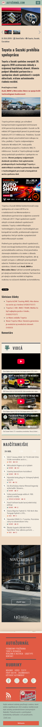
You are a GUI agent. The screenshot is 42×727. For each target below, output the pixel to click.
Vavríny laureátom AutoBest (19, 471)
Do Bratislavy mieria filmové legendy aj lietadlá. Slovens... (22, 487)
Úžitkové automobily (14, 499)
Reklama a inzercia (14, 653)
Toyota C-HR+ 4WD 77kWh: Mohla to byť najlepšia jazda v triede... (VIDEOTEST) (22, 311)
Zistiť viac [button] (7, 718)
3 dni (21, 451)
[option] (21, 17)
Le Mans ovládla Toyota (16, 318)
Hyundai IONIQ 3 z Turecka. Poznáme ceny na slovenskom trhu (23, 520)
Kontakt (9, 656)
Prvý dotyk (11, 672)
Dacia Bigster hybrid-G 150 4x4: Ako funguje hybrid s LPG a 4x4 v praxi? (21, 371)
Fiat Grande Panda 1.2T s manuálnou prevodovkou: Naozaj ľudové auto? (21, 431)
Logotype (29, 653)
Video (10, 462)
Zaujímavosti (24, 672)
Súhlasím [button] (21, 723)
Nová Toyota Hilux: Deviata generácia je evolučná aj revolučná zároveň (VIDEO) (22, 324)
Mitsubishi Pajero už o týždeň (19, 465)
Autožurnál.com (15, 3)
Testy (10, 482)
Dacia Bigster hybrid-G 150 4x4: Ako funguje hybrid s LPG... (22, 512)
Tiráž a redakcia (13, 651)
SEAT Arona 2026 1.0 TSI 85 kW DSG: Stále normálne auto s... (23, 458)
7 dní (34, 451)
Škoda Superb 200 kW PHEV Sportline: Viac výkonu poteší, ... (20, 528)
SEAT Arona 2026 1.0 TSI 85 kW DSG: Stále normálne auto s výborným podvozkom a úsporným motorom (21, 391)
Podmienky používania (16, 648)
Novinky (11, 468)
